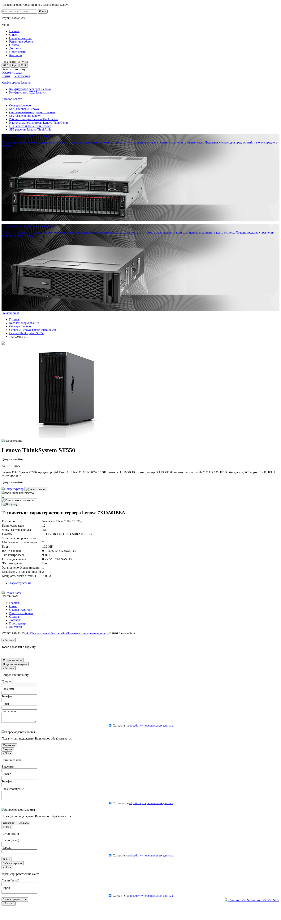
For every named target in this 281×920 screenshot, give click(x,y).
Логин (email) (10, 840)
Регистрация (22, 76)
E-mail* (6, 774)
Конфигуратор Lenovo (16, 82)
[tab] (20, 583)
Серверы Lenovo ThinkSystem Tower (32, 329)
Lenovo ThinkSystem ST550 (26, 333)
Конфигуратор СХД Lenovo (27, 92)
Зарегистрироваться (15, 899)
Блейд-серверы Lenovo (24, 108)
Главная (14, 319)
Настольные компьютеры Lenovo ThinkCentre (38, 122)
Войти (6, 76)
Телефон (7, 696)
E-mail (6, 703)
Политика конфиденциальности (88, 633)
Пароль (6, 847)
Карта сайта (59, 633)
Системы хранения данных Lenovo (32, 112)
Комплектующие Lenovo (25, 115)
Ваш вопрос (9, 711)
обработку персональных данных (151, 725)
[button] (7, 313)
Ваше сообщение (13, 788)
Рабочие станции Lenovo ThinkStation (33, 119)
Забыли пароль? (12, 863)
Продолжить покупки (15, 664)
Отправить (9, 745)
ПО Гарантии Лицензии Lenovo (30, 126)
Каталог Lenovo (12, 99)
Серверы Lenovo (20, 105)
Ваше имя (8, 688)
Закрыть (8, 749)
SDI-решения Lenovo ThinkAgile (30, 129)
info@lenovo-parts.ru (38, 633)
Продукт (7, 681)
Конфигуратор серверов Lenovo (30, 89)
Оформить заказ (12, 72)
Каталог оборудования (24, 323)
